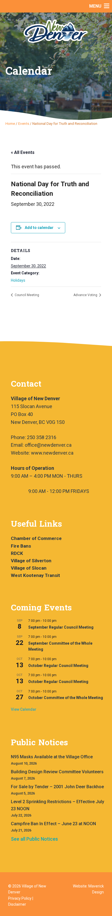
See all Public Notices (34, 839)
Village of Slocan (28, 568)
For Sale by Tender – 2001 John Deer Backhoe (57, 786)
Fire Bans (21, 546)
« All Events (23, 152)
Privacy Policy (20, 898)
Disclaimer (17, 904)
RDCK (17, 553)
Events (23, 123)
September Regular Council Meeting (61, 627)
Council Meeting (26, 295)
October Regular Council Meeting (58, 665)
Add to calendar (39, 227)
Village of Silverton (31, 560)
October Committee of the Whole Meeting (65, 697)
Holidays (18, 280)
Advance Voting (85, 295)
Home (10, 123)
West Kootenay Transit (35, 575)
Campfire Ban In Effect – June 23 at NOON (53, 823)
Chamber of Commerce (36, 538)
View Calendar (23, 709)
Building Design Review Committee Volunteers (57, 771)
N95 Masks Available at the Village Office (52, 756)
